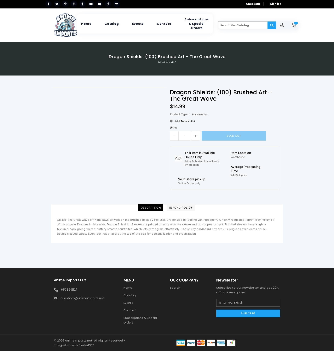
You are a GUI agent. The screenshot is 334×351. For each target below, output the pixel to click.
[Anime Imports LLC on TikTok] (108, 4)
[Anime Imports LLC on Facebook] (48, 4)
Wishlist (275, 4)
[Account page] (282, 25)
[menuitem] (86, 23)
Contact (130, 310)
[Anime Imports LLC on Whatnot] (116, 4)
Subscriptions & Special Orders (140, 320)
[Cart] (294, 25)
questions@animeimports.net (82, 298)
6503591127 (69, 289)
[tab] (150, 207)
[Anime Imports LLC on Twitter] (57, 4)
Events (128, 303)
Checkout (253, 4)
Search (175, 288)
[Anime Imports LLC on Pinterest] (65, 4)
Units (173, 127)
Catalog (130, 295)
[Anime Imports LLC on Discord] (99, 4)
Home (128, 288)
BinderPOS (86, 345)
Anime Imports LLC (167, 62)
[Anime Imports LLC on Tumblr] (82, 4)
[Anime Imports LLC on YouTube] (91, 4)
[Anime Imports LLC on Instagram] (74, 4)
